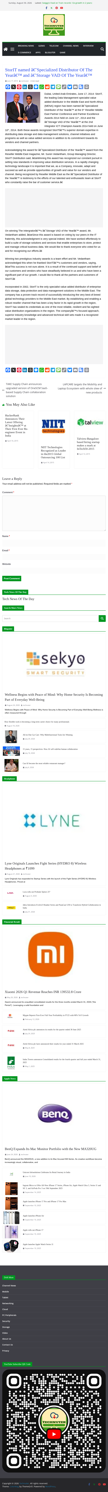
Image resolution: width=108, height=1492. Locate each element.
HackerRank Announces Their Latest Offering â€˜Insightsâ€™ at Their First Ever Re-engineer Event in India (16, 425)
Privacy (5, 1350)
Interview (88, 45)
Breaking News (26, 45)
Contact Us (7, 1344)
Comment (8, 492)
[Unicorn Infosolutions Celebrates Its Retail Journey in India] (11, 1174)
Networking (8, 1303)
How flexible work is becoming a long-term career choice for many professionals (36, 722)
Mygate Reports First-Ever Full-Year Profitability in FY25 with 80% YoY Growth (55, 1015)
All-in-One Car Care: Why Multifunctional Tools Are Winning (48, 735)
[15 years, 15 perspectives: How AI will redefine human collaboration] (11, 751)
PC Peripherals (9, 1315)
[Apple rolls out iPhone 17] (11, 1232)
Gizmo (41, 45)
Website (6, 564)
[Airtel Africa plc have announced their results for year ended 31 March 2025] (11, 1045)
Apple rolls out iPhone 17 (33, 1230)
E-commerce (24, 52)
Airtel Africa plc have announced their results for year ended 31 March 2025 (53, 1044)
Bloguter (50, 52)
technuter (25, 81)
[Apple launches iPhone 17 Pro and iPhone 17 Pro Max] (11, 1203)
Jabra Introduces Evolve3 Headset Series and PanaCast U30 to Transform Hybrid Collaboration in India (62, 906)
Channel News (71, 45)
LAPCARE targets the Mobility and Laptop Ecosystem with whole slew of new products (80, 388)
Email (6, 550)
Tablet (5, 1297)
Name (6, 536)
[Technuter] (5, 49)
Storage (6, 1327)
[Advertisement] (54, 207)
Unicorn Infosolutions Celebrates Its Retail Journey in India (46, 1172)
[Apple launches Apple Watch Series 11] (11, 1246)
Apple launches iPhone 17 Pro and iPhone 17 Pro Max (44, 1201)
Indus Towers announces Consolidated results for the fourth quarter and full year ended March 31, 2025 (62, 1060)
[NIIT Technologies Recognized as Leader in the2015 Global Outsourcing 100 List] (54, 413)
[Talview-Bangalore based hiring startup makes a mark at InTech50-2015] (90, 413)
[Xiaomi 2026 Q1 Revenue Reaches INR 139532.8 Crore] (54, 957)
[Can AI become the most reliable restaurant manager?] (11, 765)
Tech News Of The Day (18, 599)
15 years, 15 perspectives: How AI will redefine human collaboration (50, 749)
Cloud (5, 1309)
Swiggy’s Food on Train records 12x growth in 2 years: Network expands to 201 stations (67, 4)
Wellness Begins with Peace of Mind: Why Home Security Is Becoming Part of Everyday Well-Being (54, 697)
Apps (38, 52)
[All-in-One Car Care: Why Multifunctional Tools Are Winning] (11, 736)
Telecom (53, 45)
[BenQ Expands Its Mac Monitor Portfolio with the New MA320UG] (54, 1113)
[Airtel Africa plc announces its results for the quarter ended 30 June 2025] (11, 1031)
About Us (6, 1338)
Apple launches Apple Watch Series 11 (38, 1244)
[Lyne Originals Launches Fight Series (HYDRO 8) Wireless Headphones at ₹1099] (54, 820)
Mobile (5, 1291)
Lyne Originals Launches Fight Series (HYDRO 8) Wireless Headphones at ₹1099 (45, 866)
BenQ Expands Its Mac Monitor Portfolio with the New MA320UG (50, 1149)
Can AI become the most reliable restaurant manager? (44, 763)
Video (5, 1333)
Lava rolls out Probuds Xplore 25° (36, 892)
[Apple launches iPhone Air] (11, 1217)
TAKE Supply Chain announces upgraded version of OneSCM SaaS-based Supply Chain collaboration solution (27, 390)
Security (6, 1321)
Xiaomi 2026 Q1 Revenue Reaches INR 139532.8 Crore (43, 992)
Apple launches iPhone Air (33, 1216)
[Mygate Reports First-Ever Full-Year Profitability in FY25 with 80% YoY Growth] (11, 1017)
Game (62, 52)
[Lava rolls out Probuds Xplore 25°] (11, 893)
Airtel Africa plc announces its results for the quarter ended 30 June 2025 (52, 1030)
